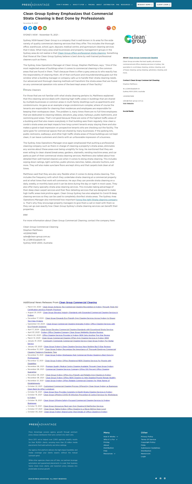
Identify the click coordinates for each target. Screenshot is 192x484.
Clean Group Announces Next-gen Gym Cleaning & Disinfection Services (73, 406)
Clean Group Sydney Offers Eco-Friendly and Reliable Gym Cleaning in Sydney (78, 375)
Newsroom (145, 453)
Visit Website (128, 103)
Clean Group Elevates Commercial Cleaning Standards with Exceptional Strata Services (77, 329)
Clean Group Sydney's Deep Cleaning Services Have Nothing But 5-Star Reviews (77, 346)
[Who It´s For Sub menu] (86, 4)
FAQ (117, 4)
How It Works (62, 4)
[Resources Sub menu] (132, 4)
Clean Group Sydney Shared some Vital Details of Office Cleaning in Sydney (75, 412)
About (99, 4)
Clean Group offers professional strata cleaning (82, 53)
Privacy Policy (147, 436)
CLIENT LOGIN (162, 4)
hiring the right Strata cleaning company (96, 200)
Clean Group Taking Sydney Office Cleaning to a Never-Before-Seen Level (75, 409)
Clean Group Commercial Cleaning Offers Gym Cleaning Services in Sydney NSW (75, 338)
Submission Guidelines (150, 448)
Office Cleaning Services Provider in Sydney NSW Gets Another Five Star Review (76, 335)
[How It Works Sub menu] (70, 4)
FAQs (143, 445)
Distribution (109, 4)
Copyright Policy (148, 442)
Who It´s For (78, 4)
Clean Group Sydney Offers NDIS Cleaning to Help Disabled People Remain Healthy (81, 378)
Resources (125, 4)
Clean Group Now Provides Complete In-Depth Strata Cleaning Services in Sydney (78, 392)
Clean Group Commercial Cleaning (78, 303)
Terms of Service (148, 439)
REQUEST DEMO (144, 4)
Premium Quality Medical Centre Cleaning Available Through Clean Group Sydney (79, 366)
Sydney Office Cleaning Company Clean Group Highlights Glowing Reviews (72, 332)
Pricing (91, 4)
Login (143, 456)
